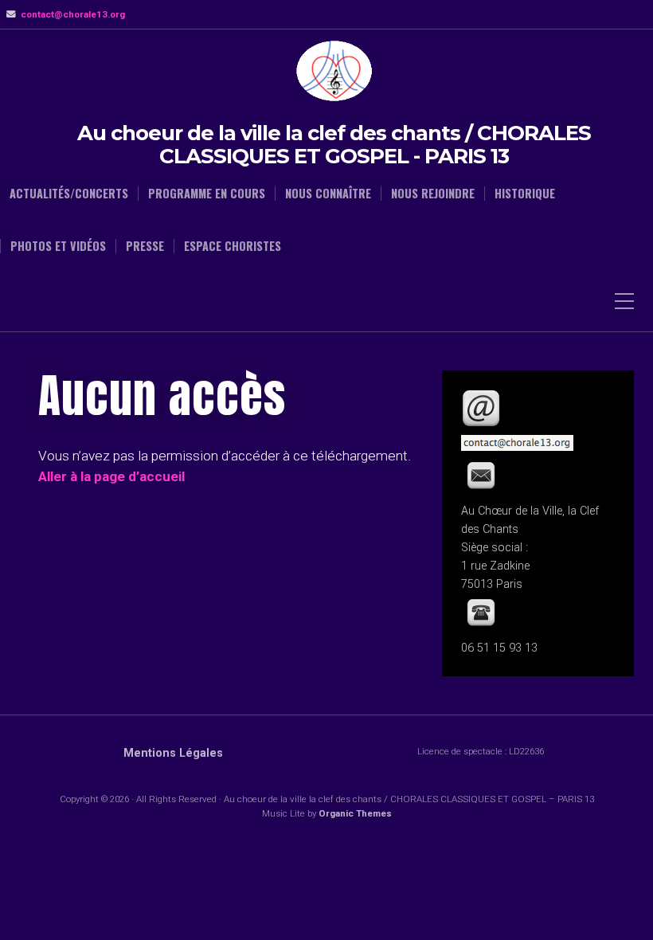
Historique (525, 193)
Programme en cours (206, 193)
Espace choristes (232, 246)
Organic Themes (355, 813)
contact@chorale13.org (73, 14)
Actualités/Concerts (69, 193)
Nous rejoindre (433, 193)
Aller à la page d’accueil (111, 476)
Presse (145, 246)
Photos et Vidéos (58, 246)
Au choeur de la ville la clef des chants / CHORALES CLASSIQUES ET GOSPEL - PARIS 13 (334, 144)
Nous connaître (328, 193)
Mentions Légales (173, 753)
